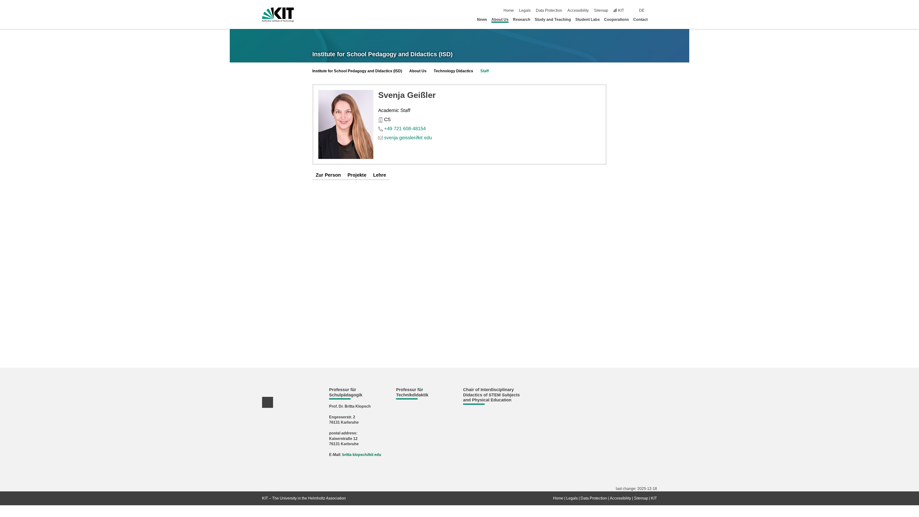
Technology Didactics (453, 71)
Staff (484, 71)
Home (509, 10)
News (482, 19)
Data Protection (549, 10)
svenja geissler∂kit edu (408, 137)
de (641, 10)
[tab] (328, 175)
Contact (640, 19)
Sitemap (601, 10)
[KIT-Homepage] (278, 14)
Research (521, 19)
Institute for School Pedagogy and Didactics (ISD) (382, 54)
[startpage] (655, 19)
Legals (525, 10)
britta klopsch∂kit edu (361, 455)
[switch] (655, 10)
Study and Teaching (553, 19)
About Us (500, 19)
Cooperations (616, 19)
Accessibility (578, 10)
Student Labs (587, 19)
